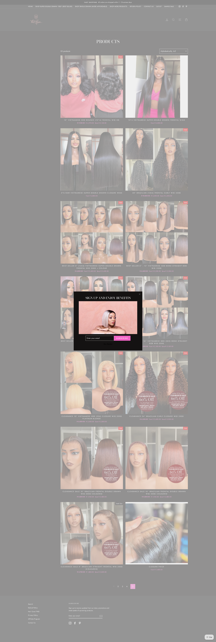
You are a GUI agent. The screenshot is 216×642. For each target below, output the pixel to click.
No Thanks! (108, 344)
